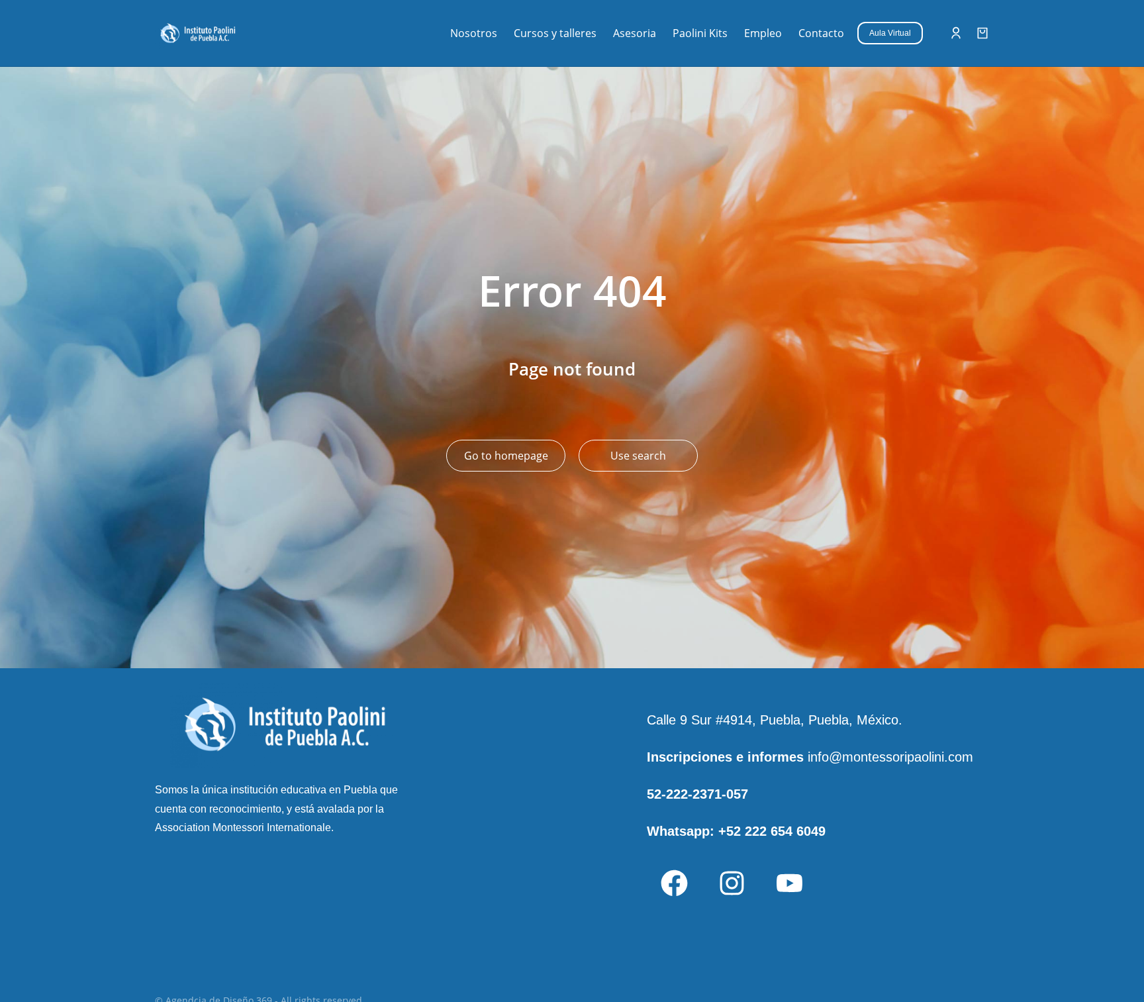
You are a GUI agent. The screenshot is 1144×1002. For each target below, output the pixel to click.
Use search (638, 455)
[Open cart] (982, 33)
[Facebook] (674, 883)
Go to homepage (506, 455)
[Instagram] (731, 883)
